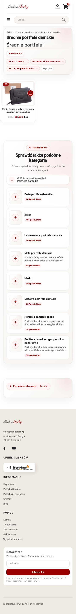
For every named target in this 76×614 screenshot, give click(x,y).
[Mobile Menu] (8, 20)
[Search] (64, 19)
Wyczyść (47, 68)
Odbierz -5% (38, 572)
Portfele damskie (23, 32)
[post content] (18, 93)
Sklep (9, 32)
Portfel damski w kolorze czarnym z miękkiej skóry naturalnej (18, 110)
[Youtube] (13, 448)
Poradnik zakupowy (24, 386)
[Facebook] (4, 448)
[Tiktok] (23, 448)
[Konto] (58, 6)
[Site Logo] (17, 7)
